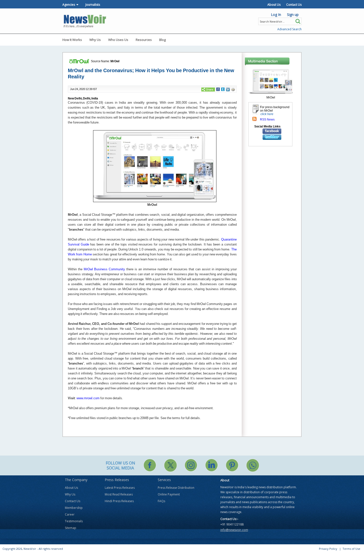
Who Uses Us (118, 39)
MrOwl (114, 61)
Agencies (68, 4)
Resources (144, 39)
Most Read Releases (119, 494)
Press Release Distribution (176, 488)
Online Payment (169, 494)
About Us (274, 4)
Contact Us (294, 4)
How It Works (72, 39)
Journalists (92, 4)
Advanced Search (289, 29)
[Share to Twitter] (223, 89)
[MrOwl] (271, 81)
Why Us (95, 39)
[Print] (233, 89)
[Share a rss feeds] (254, 118)
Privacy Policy (328, 549)
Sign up (293, 14)
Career (70, 514)
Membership (74, 508)
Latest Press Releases (120, 488)
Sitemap (70, 528)
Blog (162, 39)
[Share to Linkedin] (228, 89)
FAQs (161, 501)
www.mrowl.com (88, 398)
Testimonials (74, 521)
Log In (276, 14)
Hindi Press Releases (119, 501)
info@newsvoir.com (234, 530)
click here (266, 114)
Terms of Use (351, 549)
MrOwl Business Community (104, 269)
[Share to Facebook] (218, 89)
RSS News (267, 119)
